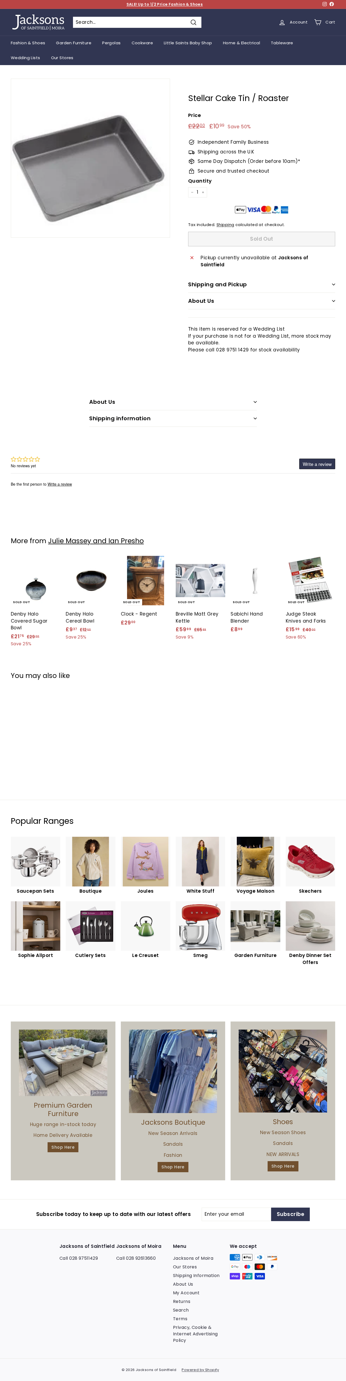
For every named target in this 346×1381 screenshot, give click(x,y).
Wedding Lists (25, 58)
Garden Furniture (73, 43)
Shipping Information (196, 1275)
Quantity (200, 180)
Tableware (282, 43)
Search (181, 1310)
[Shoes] (283, 1071)
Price (194, 115)
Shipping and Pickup (217, 284)
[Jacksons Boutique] (173, 1071)
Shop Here (63, 1147)
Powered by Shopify (200, 1369)
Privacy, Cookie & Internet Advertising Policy (195, 1333)
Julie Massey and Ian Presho (96, 541)
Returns (181, 1301)
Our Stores (62, 58)
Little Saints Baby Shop (188, 43)
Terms (180, 1319)
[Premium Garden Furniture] (63, 1063)
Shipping (225, 224)
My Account (186, 1293)
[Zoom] (90, 158)
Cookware (142, 43)
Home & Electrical (241, 43)
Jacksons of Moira (193, 1258)
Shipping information (120, 418)
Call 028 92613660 (136, 1258)
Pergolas (111, 43)
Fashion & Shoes (28, 43)
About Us (201, 301)
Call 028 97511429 (78, 1258)
